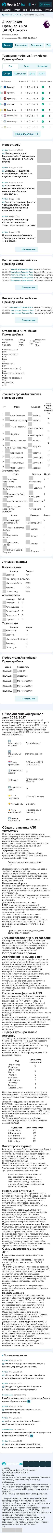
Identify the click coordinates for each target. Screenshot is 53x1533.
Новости (6, 10)
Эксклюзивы (36, 10)
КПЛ (25, 10)
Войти (47, 4)
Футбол (16, 10)
